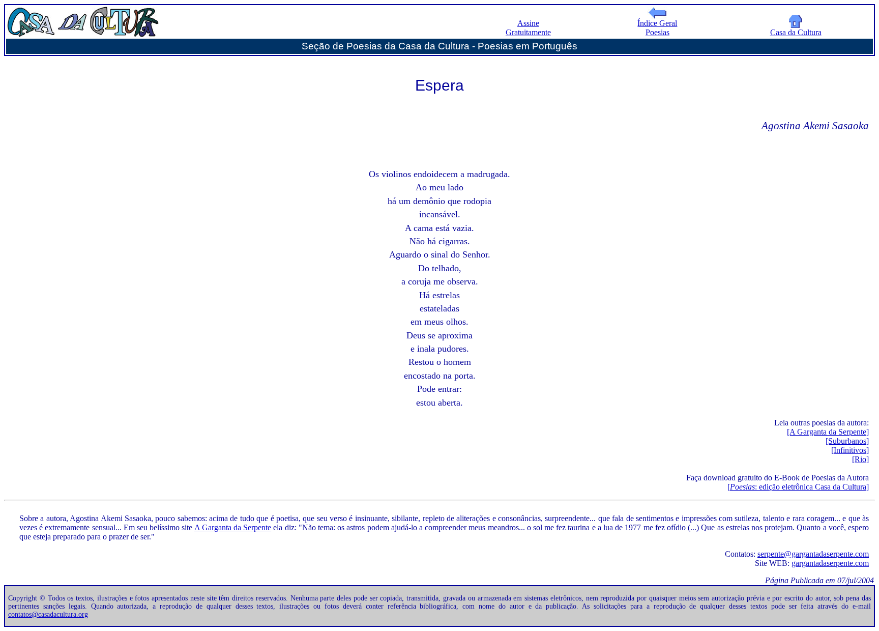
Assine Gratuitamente (528, 28)
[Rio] (860, 459)
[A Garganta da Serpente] (828, 431)
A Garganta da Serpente (233, 527)
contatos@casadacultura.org (48, 614)
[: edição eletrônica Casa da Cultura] (798, 486)
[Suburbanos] (847, 441)
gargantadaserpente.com (830, 563)
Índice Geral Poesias (657, 28)
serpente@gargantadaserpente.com (813, 554)
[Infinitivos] (850, 450)
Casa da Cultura (796, 32)
